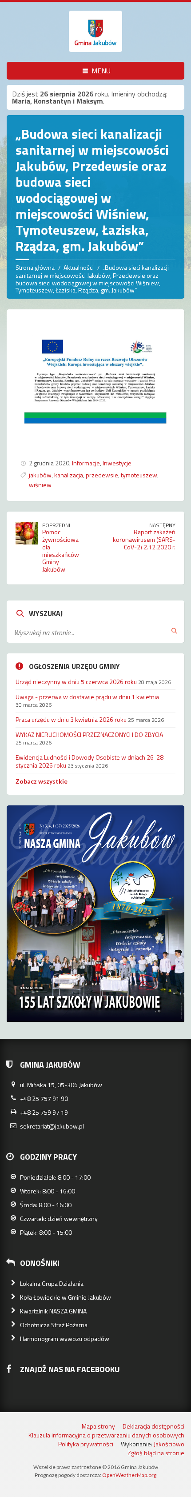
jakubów (40, 475)
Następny (162, 525)
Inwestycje (117, 463)
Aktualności (79, 267)
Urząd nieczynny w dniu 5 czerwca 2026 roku (76, 681)
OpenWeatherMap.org (129, 1475)
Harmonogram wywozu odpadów (64, 1338)
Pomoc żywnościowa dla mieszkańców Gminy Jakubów (60, 550)
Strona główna (35, 267)
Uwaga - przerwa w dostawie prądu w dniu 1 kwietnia (87, 696)
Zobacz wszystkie (42, 781)
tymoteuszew (139, 475)
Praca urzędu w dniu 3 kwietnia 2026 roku (71, 719)
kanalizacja (68, 475)
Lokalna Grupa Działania (52, 1283)
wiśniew (40, 484)
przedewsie (102, 475)
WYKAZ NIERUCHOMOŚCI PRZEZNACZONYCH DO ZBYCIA (89, 734)
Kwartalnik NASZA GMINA (53, 1311)
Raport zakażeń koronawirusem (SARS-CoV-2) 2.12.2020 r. (144, 539)
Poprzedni (56, 525)
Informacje (86, 463)
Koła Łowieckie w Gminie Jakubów (65, 1297)
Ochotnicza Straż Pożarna (54, 1324)
